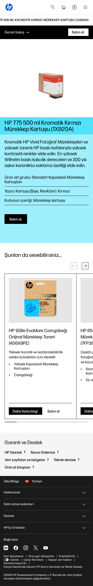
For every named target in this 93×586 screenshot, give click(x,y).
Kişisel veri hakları (60, 559)
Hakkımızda (12, 492)
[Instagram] (25, 548)
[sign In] (74, 7)
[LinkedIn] (6, 548)
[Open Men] (85, 7)
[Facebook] (16, 548)
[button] (85, 266)
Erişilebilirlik (67, 556)
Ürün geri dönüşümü (41, 556)
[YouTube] (45, 548)
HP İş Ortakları (14, 528)
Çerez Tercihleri (33, 559)
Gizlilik (14, 559)
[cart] (63, 7)
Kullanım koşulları (15, 563)
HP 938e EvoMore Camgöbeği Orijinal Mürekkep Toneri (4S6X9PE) (38, 337)
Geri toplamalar (14, 556)
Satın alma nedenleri (18, 504)
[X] (35, 548)
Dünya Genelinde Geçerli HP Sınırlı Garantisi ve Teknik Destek (43, 566)
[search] (52, 7)
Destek (9, 516)
